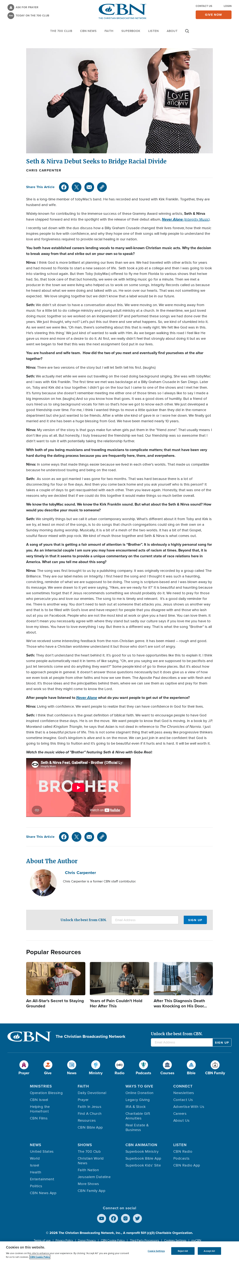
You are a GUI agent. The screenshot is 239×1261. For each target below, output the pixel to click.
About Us (181, 1120)
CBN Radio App (186, 1165)
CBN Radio (182, 1151)
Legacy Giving (137, 1100)
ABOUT (172, 31)
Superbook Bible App (143, 1158)
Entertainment (42, 1179)
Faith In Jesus (89, 1106)
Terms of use (42, 1240)
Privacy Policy (64, 1240)
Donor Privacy (87, 1240)
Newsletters (183, 1093)
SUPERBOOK (130, 31)
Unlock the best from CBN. (83, 920)
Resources (87, 1120)
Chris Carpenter (43, 170)
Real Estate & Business (137, 1127)
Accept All (209, 1251)
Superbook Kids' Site (143, 1165)
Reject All (183, 1251)
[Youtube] (101, 1218)
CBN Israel (39, 1100)
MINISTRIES (41, 1086)
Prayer (83, 1100)
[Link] (102, 187)
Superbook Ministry (142, 1151)
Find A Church (90, 1113)
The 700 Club (61, 31)
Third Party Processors (144, 1240)
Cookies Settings (175, 1240)
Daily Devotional (92, 1093)
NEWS (35, 1145)
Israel (34, 1165)
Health (35, 1172)
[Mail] (89, 187)
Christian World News (91, 1160)
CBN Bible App (90, 1127)
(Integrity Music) (186, 219)
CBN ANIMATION (141, 1145)
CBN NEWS (88, 31)
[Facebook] (64, 187)
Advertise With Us (188, 1106)
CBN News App (43, 1193)
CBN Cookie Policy (113, 1240)
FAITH (109, 31)
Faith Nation (88, 1170)
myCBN (196, 1240)
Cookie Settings (156, 1251)
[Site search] (187, 33)
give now (213, 15)
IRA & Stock (135, 1106)
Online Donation (139, 1093)
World (35, 1158)
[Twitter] (76, 187)
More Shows (88, 1184)
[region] (119, 1251)
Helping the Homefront (40, 1109)
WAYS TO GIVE (139, 1086)
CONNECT (183, 1086)
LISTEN (153, 31)
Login (228, 6)
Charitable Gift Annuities (137, 1116)
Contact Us (204, 6)
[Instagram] (125, 1218)
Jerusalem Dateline (94, 1177)
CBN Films (39, 1118)
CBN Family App (91, 1191)
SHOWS (85, 1145)
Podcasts (181, 1158)
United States (42, 1151)
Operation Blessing (46, 1093)
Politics (36, 1186)
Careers (180, 1113)
